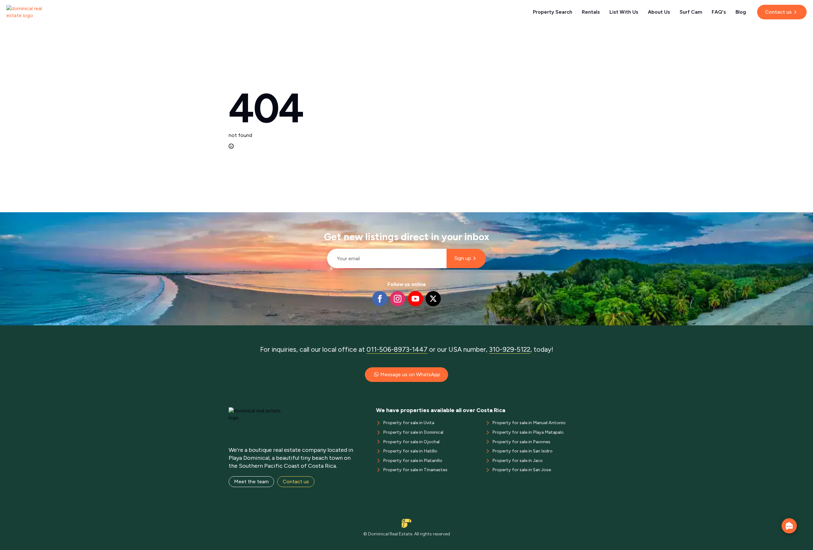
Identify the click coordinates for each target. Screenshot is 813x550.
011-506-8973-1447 (396, 349)
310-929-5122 (509, 349)
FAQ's (719, 12)
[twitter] (433, 298)
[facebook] (379, 298)
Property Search (552, 12)
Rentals (591, 12)
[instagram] (397, 298)
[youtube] (415, 298)
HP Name (324, 217)
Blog (741, 12)
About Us (659, 12)
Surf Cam (691, 12)
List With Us (623, 12)
